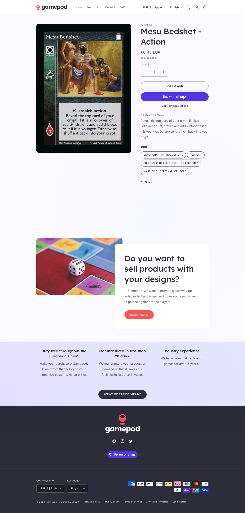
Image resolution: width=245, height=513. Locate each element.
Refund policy (92, 501)
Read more (139, 315)
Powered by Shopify (69, 502)
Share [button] (148, 182)
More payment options (175, 105)
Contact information (157, 501)
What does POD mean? (122, 394)
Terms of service (132, 501)
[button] (93, 7)
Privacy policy (112, 501)
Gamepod (52, 502)
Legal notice (179, 501)
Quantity (146, 64)
